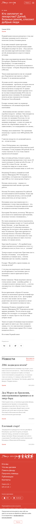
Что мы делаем (9, 467)
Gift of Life (5, 487)
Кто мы (5, 464)
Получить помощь (10, 474)
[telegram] (21, 345)
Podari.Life (5, 484)
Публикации (7, 477)
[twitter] (15, 345)
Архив (5, 10)
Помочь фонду (8, 470)
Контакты (6, 480)
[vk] (4, 345)
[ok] (9, 345)
